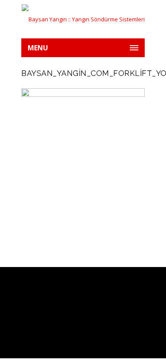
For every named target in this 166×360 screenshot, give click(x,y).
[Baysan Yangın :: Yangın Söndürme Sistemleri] (83, 19)
